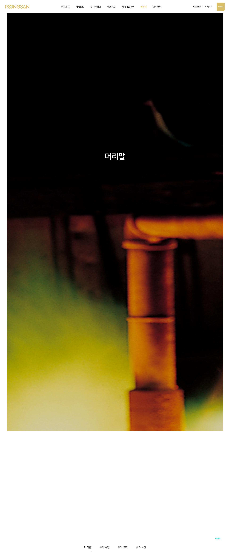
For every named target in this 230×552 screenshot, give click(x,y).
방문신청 (197, 6)
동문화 (143, 6)
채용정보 (111, 6)
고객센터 (157, 6)
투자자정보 (95, 6)
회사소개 (65, 6)
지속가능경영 (128, 6)
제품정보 (80, 6)
